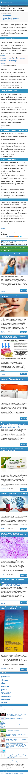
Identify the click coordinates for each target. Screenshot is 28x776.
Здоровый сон (4, 695)
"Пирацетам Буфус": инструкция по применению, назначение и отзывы (12, 378)
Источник (3, 228)
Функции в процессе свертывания (11, 18)
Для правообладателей (15, 762)
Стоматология (4, 680)
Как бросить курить (6, 693)
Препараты (3, 291)
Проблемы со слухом (6, 685)
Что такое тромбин (7, 15)
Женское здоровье (5, 699)
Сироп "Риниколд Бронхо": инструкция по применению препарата (14, 607)
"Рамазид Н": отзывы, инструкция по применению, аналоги (12, 449)
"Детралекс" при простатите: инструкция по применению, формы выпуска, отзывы (14, 423)
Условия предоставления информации (9, 773)
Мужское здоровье (5, 687)
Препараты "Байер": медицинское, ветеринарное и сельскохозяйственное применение (17, 60)
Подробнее (24, 290)
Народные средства (5, 676)
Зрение (2, 698)
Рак (2, 679)
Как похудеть (4, 702)
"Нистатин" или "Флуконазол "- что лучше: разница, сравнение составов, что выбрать (13, 535)
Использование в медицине (9, 19)
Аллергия (3, 674)
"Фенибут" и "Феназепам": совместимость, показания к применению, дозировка (14, 494)
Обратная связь (4, 761)
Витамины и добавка (6, 696)
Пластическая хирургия (6, 692)
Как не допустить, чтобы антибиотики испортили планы (13, 254)
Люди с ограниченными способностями (10, 682)
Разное (2, 677)
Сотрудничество (14, 759)
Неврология (4, 689)
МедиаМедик (7, 2)
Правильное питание (6, 690)
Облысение (3, 683)
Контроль (5, 21)
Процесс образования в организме (11, 17)
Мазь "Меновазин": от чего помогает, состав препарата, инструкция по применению (12, 581)
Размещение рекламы (15, 761)
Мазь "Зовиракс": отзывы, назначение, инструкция (13, 295)
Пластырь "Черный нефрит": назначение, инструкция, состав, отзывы (14, 337)
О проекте (3, 759)
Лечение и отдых (5, 686)
